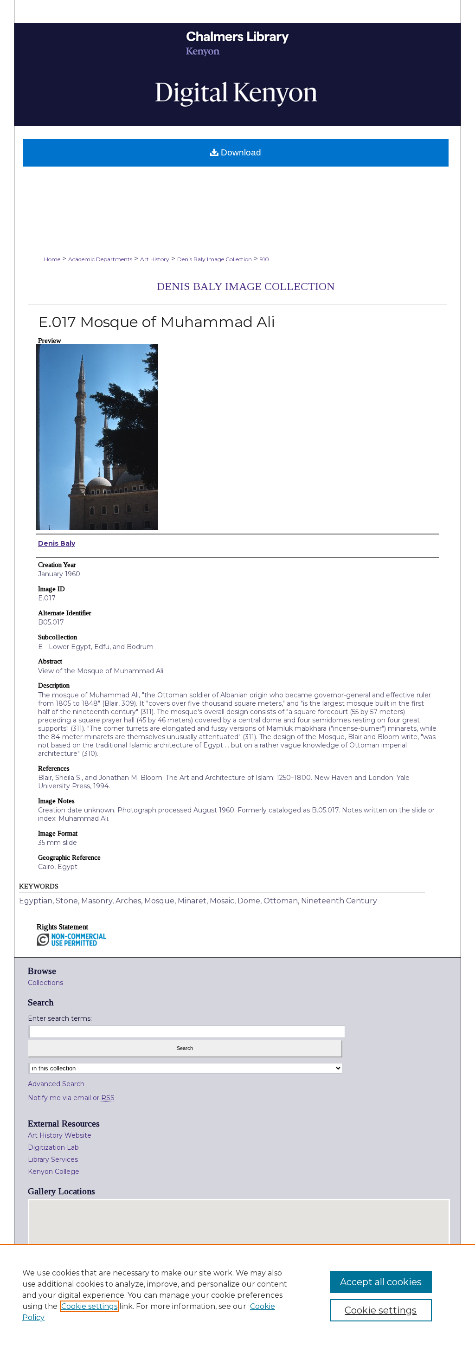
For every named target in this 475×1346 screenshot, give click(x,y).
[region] (237, 1295)
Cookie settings (89, 1306)
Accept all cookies (381, 1282)
